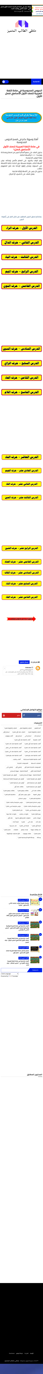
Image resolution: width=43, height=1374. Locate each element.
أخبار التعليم (37, 728)
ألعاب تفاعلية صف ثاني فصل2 (13, 751)
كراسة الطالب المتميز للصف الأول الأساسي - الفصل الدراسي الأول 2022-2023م (17, 915)
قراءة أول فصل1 (36, 826)
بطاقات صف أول (18, 786)
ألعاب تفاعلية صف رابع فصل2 (14, 755)
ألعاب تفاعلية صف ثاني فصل (13, 747)
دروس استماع (22, 798)
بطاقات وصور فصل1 (22, 790)
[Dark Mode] (5, 81)
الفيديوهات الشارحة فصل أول (32, 767)
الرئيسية (32, 1353)
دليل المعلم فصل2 (17, 810)
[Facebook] (23, 2)
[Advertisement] (21, 54)
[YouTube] (19, 2)
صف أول (10, 818)
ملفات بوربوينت (27, 833)
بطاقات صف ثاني (36, 790)
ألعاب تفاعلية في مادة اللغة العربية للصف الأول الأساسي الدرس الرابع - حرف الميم (17, 940)
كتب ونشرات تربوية (36, 829)
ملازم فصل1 (7, 829)
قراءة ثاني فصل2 (24, 826)
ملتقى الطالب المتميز (12, 1360)
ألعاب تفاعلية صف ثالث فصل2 (32, 747)
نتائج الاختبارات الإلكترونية (13, 833)
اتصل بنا (26, 1353)
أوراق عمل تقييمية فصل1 (10, 775)
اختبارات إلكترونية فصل (26, 728)
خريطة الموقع (19, 1353)
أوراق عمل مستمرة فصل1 (17, 783)
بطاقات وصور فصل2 (8, 790)
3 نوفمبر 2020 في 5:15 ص (26, 670)
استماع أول (6, 732)
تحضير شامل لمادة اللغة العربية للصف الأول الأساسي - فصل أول (17, 951)
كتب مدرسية (13, 826)
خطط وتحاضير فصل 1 (10, 794)
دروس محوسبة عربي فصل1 (13, 806)
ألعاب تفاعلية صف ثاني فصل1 (32, 751)
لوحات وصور (24, 829)
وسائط (39, 837)
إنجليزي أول (19, 767)
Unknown (28, 667)
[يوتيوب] (23, 1357)
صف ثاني (30, 822)
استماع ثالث (37, 736)
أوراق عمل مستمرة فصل (34, 783)
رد (4, 668)
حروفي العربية (37, 794)
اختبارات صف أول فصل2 (18, 732)
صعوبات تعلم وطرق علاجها (22, 818)
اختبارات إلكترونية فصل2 (34, 732)
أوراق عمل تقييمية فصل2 (34, 779)
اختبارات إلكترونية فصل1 (10, 728)
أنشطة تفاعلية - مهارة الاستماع (19, 771)
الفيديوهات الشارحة (22, 763)
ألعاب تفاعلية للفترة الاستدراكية (32, 759)
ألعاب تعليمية (37, 740)
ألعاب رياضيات (17, 759)
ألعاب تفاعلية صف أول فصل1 (22, 740)
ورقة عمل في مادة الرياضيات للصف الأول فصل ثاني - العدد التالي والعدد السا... (19, 7)
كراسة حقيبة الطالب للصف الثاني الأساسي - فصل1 (19, 904)
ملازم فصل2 (37, 833)
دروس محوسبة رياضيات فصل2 (32, 806)
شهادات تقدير (37, 818)
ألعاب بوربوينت (9, 736)
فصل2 (23, 822)
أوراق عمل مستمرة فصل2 (33, 786)
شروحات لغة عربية (11, 814)
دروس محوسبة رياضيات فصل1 (14, 802)
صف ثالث (38, 822)
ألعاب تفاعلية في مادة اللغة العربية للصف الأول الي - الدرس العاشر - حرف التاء (18, 963)
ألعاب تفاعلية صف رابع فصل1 (33, 755)
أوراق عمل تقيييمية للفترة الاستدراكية (13, 779)
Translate (35, 970)
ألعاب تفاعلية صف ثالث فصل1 (13, 743)
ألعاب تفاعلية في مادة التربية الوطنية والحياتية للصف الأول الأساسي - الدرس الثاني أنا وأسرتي (17, 928)
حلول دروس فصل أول (24, 794)
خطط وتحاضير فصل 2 (35, 798)
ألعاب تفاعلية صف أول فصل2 (32, 743)
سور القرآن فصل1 (36, 814)
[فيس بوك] (19, 1357)
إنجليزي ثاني (9, 767)
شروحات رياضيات (23, 814)
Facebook (11, 1353)
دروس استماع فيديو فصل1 (33, 802)
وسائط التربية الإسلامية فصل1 (26, 837)
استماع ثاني (28, 736)
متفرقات (15, 829)
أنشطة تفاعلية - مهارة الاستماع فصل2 (30, 775)
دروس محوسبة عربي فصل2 (33, 810)
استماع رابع (19, 736)
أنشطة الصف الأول (35, 771)
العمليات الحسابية (36, 763)
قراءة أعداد (16, 822)
